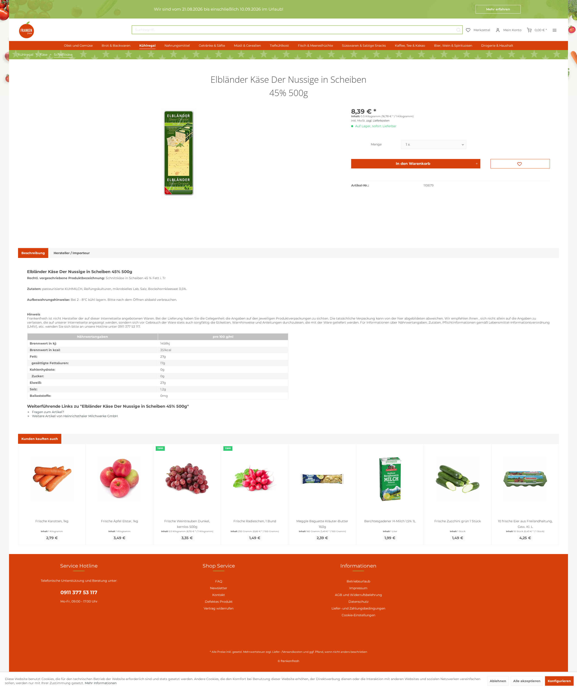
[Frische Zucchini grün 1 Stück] (457, 479)
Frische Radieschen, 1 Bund (255, 521)
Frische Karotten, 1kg (52, 521)
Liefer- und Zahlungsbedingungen (358, 608)
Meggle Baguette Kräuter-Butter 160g (322, 524)
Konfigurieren (559, 681)
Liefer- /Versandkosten (287, 651)
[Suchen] (458, 29)
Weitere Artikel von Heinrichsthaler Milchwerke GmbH (74, 416)
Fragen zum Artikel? (47, 412)
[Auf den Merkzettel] (520, 163)
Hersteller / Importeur (72, 253)
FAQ (218, 581)
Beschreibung (33, 253)
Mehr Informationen (101, 683)
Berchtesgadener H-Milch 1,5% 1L (390, 521)
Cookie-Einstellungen (358, 615)
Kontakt (218, 595)
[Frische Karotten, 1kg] (51, 479)
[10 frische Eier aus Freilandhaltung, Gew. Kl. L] (525, 479)
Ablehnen (498, 681)
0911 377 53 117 (78, 592)
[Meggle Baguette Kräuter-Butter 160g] (322, 479)
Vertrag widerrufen (219, 608)
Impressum (358, 588)
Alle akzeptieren (526, 681)
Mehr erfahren (498, 9)
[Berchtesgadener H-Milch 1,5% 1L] (390, 479)
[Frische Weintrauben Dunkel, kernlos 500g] (187, 479)
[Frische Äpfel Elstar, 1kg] (119, 479)
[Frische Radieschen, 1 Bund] (254, 479)
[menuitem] (297, 29)
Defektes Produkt (219, 602)
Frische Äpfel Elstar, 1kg (119, 521)
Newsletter (218, 588)
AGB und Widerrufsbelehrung (358, 595)
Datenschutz (358, 602)
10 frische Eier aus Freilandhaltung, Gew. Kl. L (525, 524)
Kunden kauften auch (39, 439)
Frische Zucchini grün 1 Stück (457, 521)
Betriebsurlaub (358, 581)
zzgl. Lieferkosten (377, 120)
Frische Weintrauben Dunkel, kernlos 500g (187, 524)
